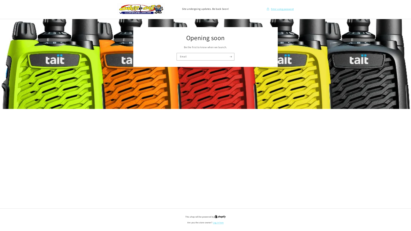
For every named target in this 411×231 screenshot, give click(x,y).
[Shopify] (220, 216)
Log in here (218, 222)
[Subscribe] (230, 56)
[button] (280, 9)
